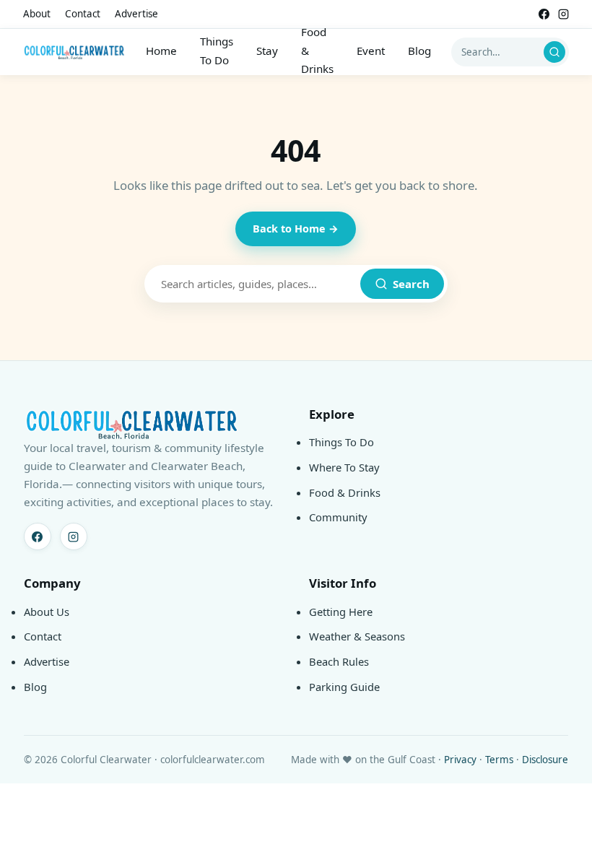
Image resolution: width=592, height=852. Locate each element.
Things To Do (216, 50)
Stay (267, 50)
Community (338, 517)
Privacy (460, 759)
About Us (46, 611)
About (37, 13)
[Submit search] (554, 52)
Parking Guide (344, 686)
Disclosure (545, 759)
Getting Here (341, 611)
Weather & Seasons (357, 636)
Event (371, 50)
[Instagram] (563, 14)
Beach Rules (339, 661)
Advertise (136, 13)
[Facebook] (544, 14)
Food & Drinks (317, 50)
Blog (419, 50)
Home (161, 50)
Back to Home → (296, 228)
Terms (499, 759)
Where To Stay (344, 467)
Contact (82, 13)
